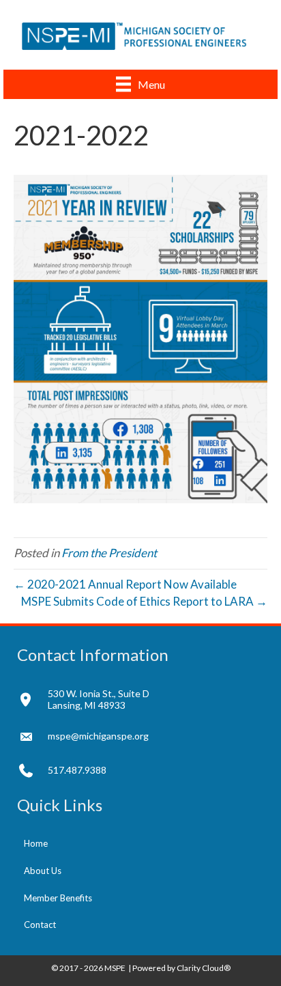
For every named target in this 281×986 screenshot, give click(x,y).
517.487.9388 (77, 770)
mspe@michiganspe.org (98, 736)
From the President (109, 553)
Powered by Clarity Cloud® (181, 968)
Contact (40, 924)
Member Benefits (58, 897)
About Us (42, 870)
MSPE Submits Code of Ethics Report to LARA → (144, 601)
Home (36, 843)
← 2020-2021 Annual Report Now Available (125, 584)
